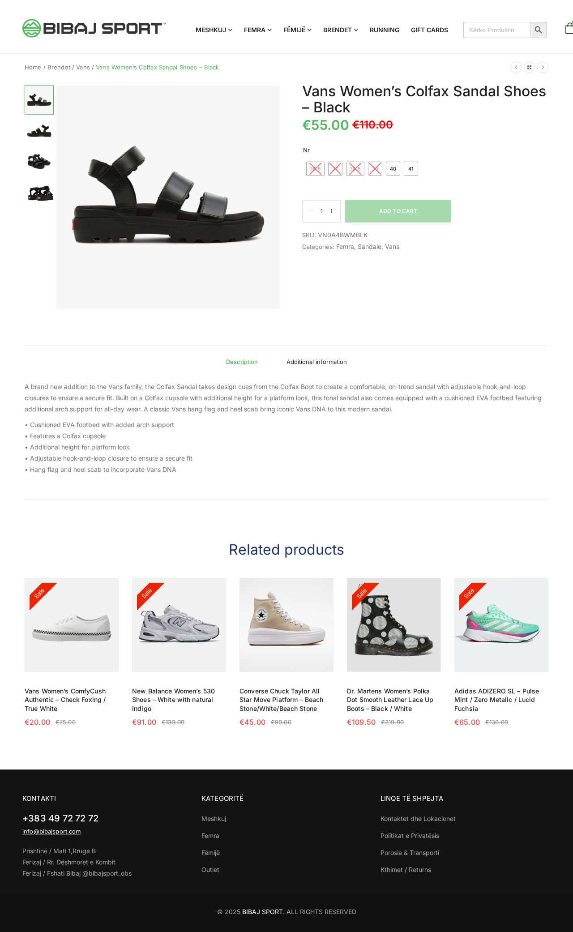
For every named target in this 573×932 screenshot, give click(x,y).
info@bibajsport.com (51, 831)
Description (242, 361)
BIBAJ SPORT (262, 911)
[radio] (315, 168)
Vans (83, 67)
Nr (306, 150)
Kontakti (39, 798)
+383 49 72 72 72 (60, 818)
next (272, 194)
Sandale (369, 246)
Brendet (58, 67)
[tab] (242, 361)
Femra (345, 246)
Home (33, 67)
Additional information (316, 361)
